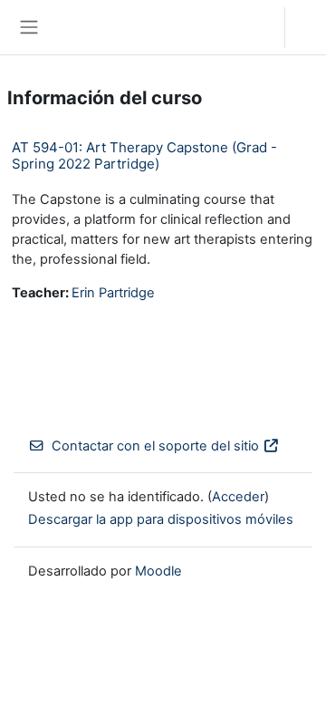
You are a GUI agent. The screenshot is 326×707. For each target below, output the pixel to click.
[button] (253, 27)
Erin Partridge (113, 293)
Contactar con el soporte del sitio (155, 446)
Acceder (310, 27)
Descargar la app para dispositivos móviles (160, 519)
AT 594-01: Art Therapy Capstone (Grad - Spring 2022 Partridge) (144, 155)
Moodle (158, 571)
